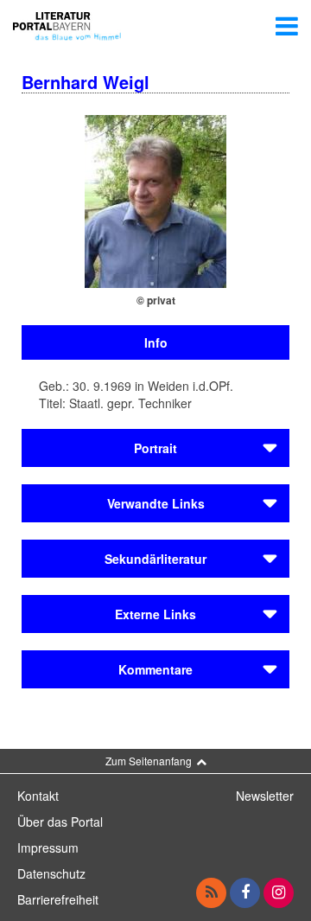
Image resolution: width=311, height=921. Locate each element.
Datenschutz (51, 873)
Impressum (48, 847)
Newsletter (265, 795)
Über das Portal (60, 821)
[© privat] (155, 199)
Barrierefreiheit (57, 899)
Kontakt (38, 795)
